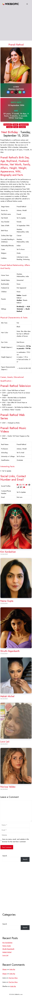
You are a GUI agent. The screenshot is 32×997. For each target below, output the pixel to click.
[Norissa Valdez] (16, 783)
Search (4, 856)
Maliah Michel (7, 696)
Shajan (4, 969)
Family (15, 124)
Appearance (24, 124)
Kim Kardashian (8, 551)
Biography (7, 124)
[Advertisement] (16, 25)
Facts (15, 127)
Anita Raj (12, 969)
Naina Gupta (6, 601)
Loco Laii (4, 741)
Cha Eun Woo (13, 978)
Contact (22, 127)
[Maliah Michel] (16, 692)
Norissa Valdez (7, 786)
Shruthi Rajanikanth (10, 651)
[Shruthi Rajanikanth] (16, 647)
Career (9, 127)
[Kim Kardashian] (16, 547)
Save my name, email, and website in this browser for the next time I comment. (15, 840)
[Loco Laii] (16, 737)
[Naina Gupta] (16, 597)
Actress (16, 87)
